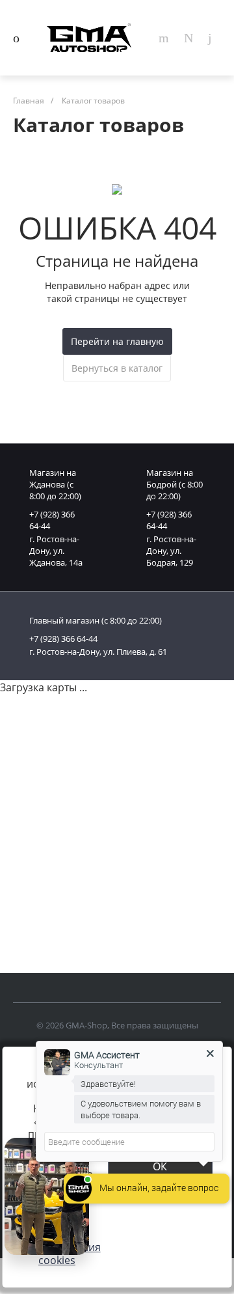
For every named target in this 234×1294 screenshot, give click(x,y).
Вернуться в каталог (117, 368)
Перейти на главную (117, 341)
